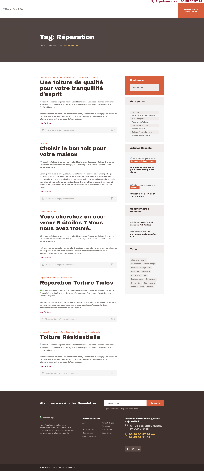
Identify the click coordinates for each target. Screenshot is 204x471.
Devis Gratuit (107, 433)
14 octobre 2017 (52, 130)
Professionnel (137, 279)
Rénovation (151, 279)
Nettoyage (136, 275)
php (145, 275)
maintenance (68, 130)
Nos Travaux (87, 433)
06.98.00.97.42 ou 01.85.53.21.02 (142, 436)
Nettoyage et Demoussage (52, 77)
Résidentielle (149, 283)
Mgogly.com (45, 468)
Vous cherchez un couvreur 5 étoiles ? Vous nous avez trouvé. (72, 222)
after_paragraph (138, 260)
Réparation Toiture (90, 77)
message (146, 271)
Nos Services (107, 430)
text (142, 287)
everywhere (145, 268)
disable (134, 268)
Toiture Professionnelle (142, 132)
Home (42, 45)
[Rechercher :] (144, 87)
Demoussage (149, 264)
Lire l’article (45, 123)
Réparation (136, 283)
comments (136, 264)
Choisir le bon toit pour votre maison (73, 151)
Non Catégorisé (138, 119)
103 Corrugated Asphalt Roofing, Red (143, 234)
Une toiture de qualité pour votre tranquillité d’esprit (71, 88)
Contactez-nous (89, 436)
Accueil (85, 423)
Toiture (150, 287)
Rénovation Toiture (72, 77)
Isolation (43, 143)
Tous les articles (54, 45)
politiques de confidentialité (129, 409)
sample (134, 287)
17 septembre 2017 (53, 319)
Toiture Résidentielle (91, 332)
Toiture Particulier (64, 278)
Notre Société (88, 430)
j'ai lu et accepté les (122, 409)
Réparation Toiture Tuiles (76, 283)
